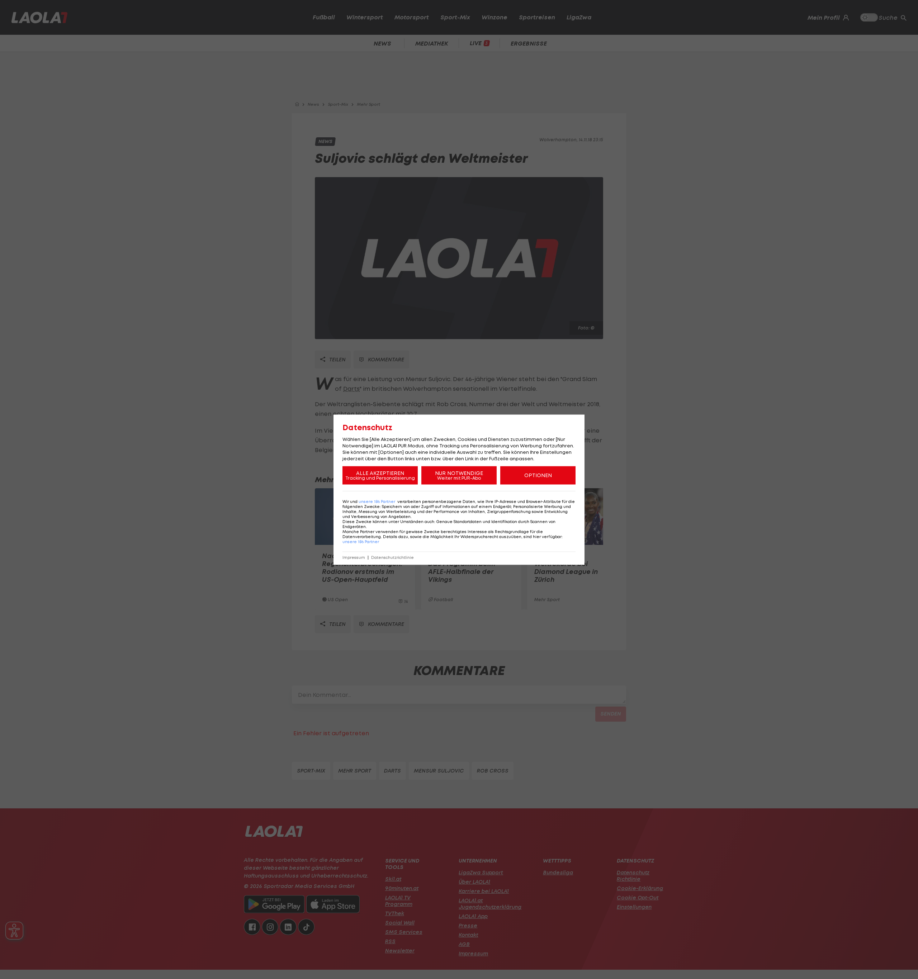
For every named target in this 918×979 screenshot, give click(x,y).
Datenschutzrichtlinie (392, 557)
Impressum (353, 557)
